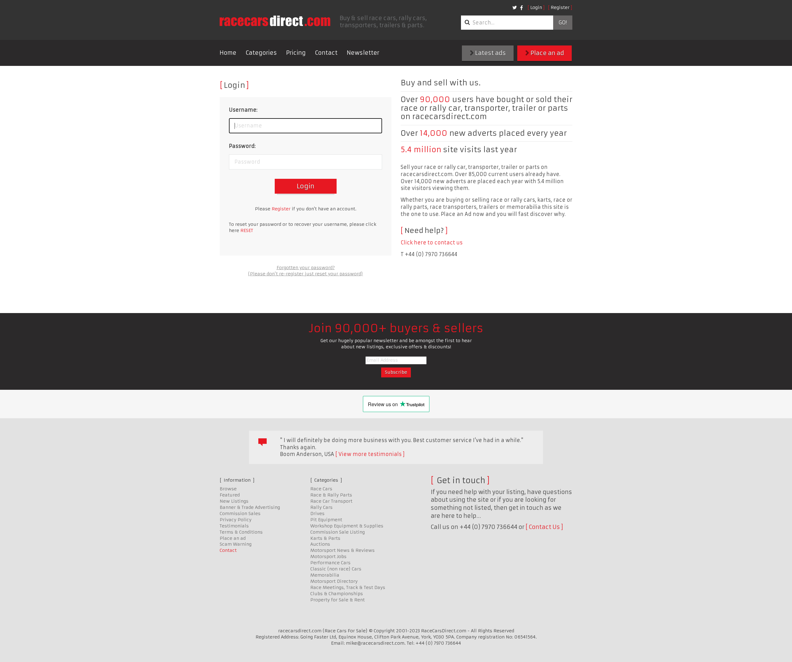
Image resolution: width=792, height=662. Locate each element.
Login (536, 7)
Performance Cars (330, 562)
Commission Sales (240, 513)
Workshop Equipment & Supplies (346, 526)
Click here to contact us (432, 242)
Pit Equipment (326, 519)
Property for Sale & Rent (337, 600)
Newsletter (363, 52)
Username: (243, 110)
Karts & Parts (325, 538)
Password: (242, 146)
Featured (230, 495)
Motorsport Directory (334, 581)
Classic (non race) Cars (335, 569)
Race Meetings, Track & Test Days (347, 587)
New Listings (234, 501)
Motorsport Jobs (328, 556)
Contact (326, 52)
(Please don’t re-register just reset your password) (305, 274)
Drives (317, 513)
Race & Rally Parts (331, 495)
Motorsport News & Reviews (342, 550)
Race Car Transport (331, 501)
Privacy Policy (236, 519)
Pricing (296, 52)
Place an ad (546, 53)
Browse (228, 489)
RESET (246, 230)
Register (560, 7)
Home (228, 52)
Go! (562, 22)
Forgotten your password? (306, 267)
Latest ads (490, 53)
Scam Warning (236, 544)
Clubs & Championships (336, 593)
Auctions (320, 544)
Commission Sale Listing (337, 532)
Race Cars (321, 489)
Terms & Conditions (241, 532)
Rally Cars (321, 507)
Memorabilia (324, 575)
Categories (261, 52)
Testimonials (234, 526)
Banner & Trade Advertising (250, 507)
